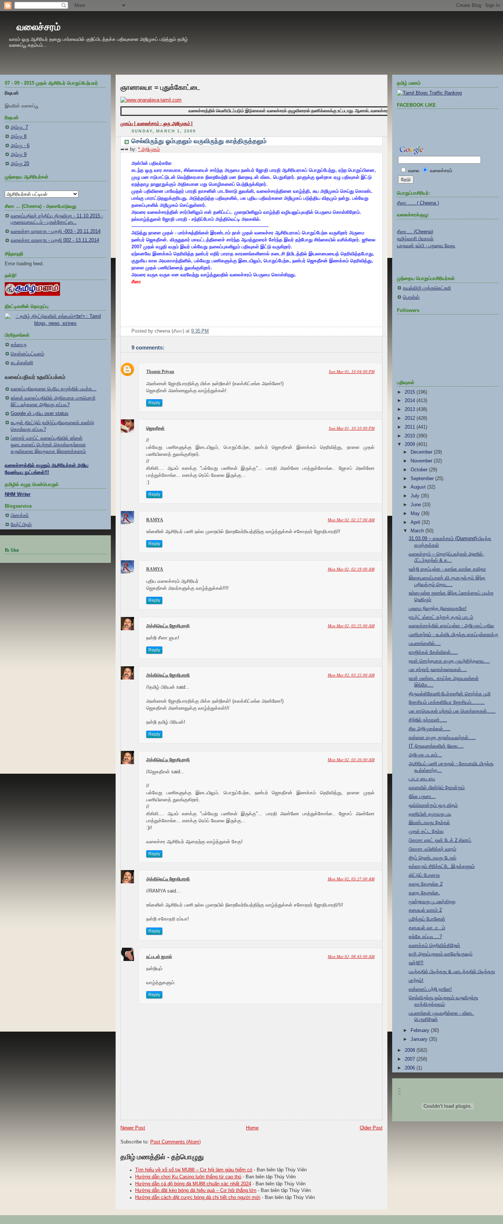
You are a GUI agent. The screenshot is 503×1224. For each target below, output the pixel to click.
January (420, 1039)
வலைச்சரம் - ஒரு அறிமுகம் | (165, 123)
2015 (410, 392)
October (420, 469)
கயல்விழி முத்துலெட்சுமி (427, 288)
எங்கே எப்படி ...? (425, 936)
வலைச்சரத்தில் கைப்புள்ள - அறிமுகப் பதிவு (451, 625)
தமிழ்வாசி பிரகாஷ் (415, 238)
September (423, 478)
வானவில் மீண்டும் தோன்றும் (437, 787)
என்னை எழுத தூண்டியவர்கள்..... (442, 737)
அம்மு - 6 (20, 145)
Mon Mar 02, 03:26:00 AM (351, 760)
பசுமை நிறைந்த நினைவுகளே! (438, 608)
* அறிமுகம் (149, 149)
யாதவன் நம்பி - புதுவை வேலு (426, 245)
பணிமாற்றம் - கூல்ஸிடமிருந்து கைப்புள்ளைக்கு (453, 634)
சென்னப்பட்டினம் (27, 353)
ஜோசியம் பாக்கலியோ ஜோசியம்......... (447, 702)
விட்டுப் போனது (424, 875)
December (422, 452)
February (421, 1030)
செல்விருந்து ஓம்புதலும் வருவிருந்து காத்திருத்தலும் (199, 141)
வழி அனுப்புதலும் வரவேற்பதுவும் (440, 954)
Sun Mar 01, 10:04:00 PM (351, 371)
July (416, 496)
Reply (154, 402)
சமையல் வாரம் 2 (425, 910)
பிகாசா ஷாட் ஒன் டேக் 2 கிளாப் (440, 840)
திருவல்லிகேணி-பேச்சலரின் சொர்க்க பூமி (449, 693)
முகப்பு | (128, 123)
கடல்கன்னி (22, 362)
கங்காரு (19, 344)
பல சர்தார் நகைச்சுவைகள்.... (438, 669)
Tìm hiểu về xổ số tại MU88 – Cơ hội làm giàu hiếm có (193, 1169)
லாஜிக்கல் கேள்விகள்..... (433, 652)
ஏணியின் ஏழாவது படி (430, 814)
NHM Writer (18, 494)
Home (252, 1128)
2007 (410, 1059)
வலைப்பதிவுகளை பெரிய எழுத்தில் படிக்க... (53, 388)
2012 (410, 418)
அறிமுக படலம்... (425, 755)
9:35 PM (200, 331)
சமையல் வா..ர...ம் (427, 927)
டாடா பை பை (422, 778)
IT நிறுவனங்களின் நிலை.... (436, 746)
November (422, 461)
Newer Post (132, 1128)
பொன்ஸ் (411, 297)
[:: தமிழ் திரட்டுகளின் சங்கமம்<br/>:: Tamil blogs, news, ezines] (55, 323)
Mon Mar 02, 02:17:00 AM (351, 520)
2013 (410, 409)
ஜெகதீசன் (155, 428)
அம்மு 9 (19, 154)
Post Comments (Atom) (175, 1142)
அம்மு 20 (20, 163)
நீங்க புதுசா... (422, 796)
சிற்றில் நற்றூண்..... (428, 720)
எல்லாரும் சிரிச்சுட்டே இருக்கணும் (442, 866)
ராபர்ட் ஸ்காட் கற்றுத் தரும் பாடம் (441, 617)
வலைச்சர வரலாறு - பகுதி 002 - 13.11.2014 (55, 240)
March (418, 530)
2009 (410, 444)
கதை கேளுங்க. (424, 892)
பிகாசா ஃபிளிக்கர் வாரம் (432, 849)
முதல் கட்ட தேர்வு (426, 831)
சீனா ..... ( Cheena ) (418, 203)
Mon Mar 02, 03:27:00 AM (351, 879)
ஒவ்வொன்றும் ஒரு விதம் (433, 805)
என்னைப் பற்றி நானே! (430, 989)
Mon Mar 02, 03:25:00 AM (351, 626)
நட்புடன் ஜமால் (159, 956)
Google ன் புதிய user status (39, 413)
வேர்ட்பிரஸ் (21, 524)
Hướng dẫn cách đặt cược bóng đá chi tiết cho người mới (197, 1197)
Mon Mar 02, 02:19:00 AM (351, 569)
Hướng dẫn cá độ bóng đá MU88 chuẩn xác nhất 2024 (193, 1183)
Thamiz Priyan (160, 371)
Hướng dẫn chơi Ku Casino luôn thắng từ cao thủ (188, 1176)
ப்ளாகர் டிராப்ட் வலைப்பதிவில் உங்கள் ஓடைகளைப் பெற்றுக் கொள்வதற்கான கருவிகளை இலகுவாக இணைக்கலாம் (48, 445)
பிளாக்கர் (20, 515)
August (419, 487)
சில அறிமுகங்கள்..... (429, 728)
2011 (410, 427)
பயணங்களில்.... (425, 643)
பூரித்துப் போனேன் (427, 919)
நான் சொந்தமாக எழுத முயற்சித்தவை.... (449, 661)
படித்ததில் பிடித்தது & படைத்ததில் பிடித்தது (452, 971)
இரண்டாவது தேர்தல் (429, 822)
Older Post (371, 1128)
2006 (410, 1068)
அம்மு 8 (19, 136)
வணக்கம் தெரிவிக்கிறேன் (434, 945)
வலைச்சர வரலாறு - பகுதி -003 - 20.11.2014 (56, 231)
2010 (410, 436)
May (416, 513)
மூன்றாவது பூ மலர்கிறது (432, 901)
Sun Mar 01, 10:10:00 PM (351, 428)
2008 (410, 1050)
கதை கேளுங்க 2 (426, 884)
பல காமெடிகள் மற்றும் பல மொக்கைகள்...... (452, 711)
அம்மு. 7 (19, 127)
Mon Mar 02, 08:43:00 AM (351, 956)
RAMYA (154, 519)
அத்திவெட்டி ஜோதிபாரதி (168, 625)
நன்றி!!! (416, 962)
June (416, 504)
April (416, 522)
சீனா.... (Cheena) (415, 231)
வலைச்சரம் (38, 26)
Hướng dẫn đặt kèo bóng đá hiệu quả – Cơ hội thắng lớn (195, 1190)
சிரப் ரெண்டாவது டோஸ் (432, 858)
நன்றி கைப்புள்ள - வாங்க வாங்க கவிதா (447, 569)
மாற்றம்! (416, 980)
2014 (410, 400)
